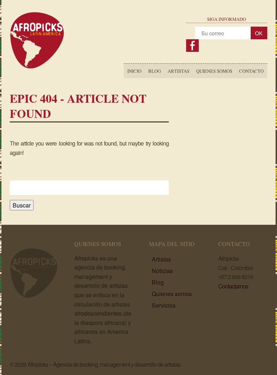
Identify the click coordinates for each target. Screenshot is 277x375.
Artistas (178, 71)
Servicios (164, 305)
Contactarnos (233, 286)
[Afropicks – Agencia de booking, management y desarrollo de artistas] (37, 67)
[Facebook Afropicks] (192, 45)
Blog (154, 71)
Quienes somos (214, 71)
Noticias (162, 271)
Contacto (251, 71)
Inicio (134, 71)
